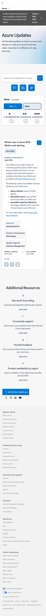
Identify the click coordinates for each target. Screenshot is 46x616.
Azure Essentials (8, 434)
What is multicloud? (9, 559)
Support (5, 489)
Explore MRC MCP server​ (35, 17)
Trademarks (34, 601)
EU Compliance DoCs (19, 605)
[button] (14, 87)
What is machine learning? (11, 563)
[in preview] (25, 121)
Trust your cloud (8, 430)
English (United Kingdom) (14, 588)
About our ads (7, 605)
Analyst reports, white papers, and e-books (16, 541)
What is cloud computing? (11, 555)
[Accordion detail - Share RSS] (12, 264)
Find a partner (7, 511)
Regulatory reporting (34, 605)
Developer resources (9, 530)
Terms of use (25, 601)
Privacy (17, 601)
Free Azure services (9, 456)
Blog (4, 526)
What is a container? (9, 578)
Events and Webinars (9, 537)
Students (5, 533)
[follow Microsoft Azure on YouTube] (20, 397)
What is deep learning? (10, 567)
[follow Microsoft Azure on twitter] (6, 397)
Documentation (7, 522)
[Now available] (37, 121)
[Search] (40, 78)
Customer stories (8, 438)
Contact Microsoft (8, 601)
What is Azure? (7, 415)
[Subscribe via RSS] (23, 87)
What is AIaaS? (7, 570)
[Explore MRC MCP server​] (31, 87)
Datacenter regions (9, 427)
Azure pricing (7, 452)
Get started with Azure (10, 419)
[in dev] (11, 121)
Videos (5, 545)
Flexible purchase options (11, 460)
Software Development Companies (13, 504)
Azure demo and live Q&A (11, 493)
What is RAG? (7, 582)
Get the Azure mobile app (17, 392)
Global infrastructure (9, 423)
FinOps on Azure (8, 464)
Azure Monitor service (27, 179)
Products (5, 449)
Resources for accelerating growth (13, 482)
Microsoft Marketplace (10, 508)
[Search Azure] (2, 3)
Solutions (6, 478)
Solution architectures (9, 486)
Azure (4, 8)
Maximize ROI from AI (9, 467)
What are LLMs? (8, 574)
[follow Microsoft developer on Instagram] (10, 397)
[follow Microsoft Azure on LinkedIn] (15, 397)
